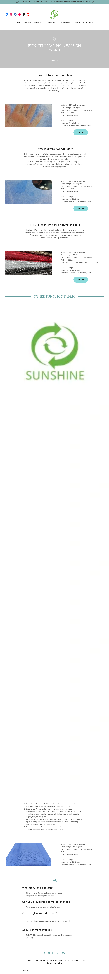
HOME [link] (18, 23)
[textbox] (54, 970)
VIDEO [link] (77, 23)
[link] (7, 14)
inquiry (81, 132)
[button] (39, 23)
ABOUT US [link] (27, 23)
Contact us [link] (88, 23)
